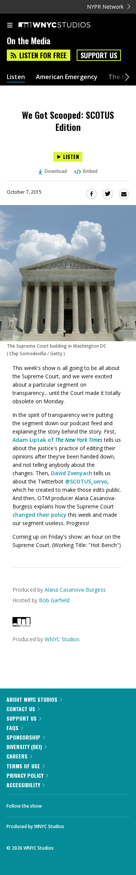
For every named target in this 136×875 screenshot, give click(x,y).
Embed (90, 171)
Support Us (98, 55)
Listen (16, 77)
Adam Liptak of (57, 439)
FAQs (12, 728)
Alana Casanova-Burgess (75, 589)
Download (56, 171)
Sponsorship (23, 737)
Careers (17, 756)
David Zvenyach (71, 473)
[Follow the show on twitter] (76, 804)
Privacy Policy (24, 775)
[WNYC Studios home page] (64, 25)
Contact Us (20, 709)
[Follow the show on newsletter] (96, 804)
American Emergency (66, 77)
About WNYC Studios (31, 699)
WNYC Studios (62, 639)
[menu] (9, 25)
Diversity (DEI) (24, 747)
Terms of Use (23, 766)
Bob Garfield (54, 600)
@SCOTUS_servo (86, 481)
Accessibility (23, 785)
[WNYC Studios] (21, 624)
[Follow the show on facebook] (55, 804)
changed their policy (39, 514)
